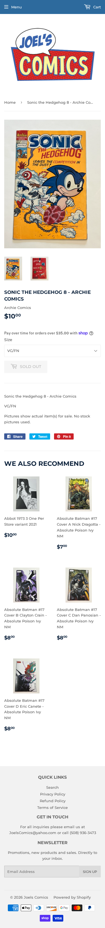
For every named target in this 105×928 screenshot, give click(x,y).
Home (10, 102)
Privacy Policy (52, 794)
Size (8, 339)
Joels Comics (36, 897)
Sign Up (90, 872)
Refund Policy (53, 801)
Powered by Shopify (72, 897)
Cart (96, 7)
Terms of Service (52, 807)
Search (52, 787)
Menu (16, 7)
